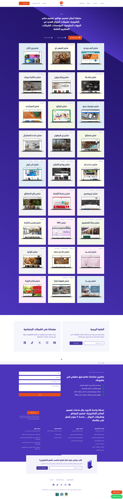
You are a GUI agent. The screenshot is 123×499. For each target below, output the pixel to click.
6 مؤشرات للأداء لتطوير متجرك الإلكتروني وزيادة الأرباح (30, 448)
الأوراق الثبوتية (70, 479)
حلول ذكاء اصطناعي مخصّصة (44, 25)
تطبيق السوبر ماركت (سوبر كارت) (75, 437)
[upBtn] (61, 359)
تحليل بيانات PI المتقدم (29, 13)
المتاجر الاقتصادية (77, 16)
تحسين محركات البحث (62, 16)
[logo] (61, 3)
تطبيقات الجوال (97, 13)
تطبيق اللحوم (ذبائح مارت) (77, 440)
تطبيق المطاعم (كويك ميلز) (77, 434)
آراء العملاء (81, 3)
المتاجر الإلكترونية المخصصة (75, 13)
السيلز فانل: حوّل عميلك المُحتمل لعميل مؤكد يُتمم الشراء (30, 438)
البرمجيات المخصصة (96, 16)
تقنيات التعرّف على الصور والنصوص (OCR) (45, 22)
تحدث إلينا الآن (33, 412)
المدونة (44, 3)
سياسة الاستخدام (60, 479)
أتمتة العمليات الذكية (46, 16)
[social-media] (54, 342)
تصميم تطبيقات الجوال (99, 434)
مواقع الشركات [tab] (46, 37)
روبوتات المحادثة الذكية (45, 19)
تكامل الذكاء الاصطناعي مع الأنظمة (45, 29)
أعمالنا (88, 3)
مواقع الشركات (78, 19)
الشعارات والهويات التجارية (76, 21)
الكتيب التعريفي (36, 3)
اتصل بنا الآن (116, 492)
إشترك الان (76, 343)
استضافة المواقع (77, 24)
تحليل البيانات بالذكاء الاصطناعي (44, 13)
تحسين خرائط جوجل (62, 19)
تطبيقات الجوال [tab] (60, 37)
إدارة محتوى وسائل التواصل (59, 13)
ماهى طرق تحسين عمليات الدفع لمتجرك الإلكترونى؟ (31, 443)
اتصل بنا (51, 479)
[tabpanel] (61, 173)
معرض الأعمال (58, 434)
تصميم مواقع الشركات (99, 440)
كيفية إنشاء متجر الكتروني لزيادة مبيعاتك (31, 434)
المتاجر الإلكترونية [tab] (74, 37)
